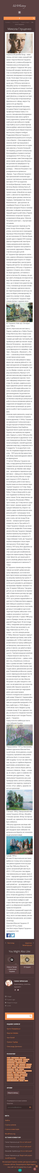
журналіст (10, 1077)
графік (20, 1061)
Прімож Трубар (12, 1042)
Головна (7, 22)
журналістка (23, 1074)
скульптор (22, 1066)
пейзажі (16, 1074)
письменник (15, 1057)
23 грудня (27, 967)
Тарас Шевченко (21, 1062)
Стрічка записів (10, 1125)
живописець (18, 1059)
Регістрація (16, 22)
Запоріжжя (11, 1059)
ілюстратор (11, 1070)
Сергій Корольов (12, 1079)
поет (9, 1057)
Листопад (10, 943)
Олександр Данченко (14, 1046)
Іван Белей (11, 1038)
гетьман (29, 1064)
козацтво (26, 1059)
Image (9, 996)
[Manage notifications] (34, 1169)
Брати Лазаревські (13, 1029)
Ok (20, 1170)
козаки (16, 1066)
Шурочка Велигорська (27, 944)
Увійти (7, 1120)
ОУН (17, 1064)
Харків (14, 1067)
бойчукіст (10, 1075)
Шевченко (22, 1079)
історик (26, 1061)
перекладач (11, 1062)
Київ (14, 1072)
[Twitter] (18, 990)
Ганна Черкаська (21, 981)
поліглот (10, 1066)
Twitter (13, 935)
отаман (25, 1075)
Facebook (8, 935)
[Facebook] (19, 18)
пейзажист (11, 1069)
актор (9, 1067)
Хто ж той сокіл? (25, 1142)
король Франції (21, 1072)
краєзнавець (28, 1070)
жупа (26, 1080)
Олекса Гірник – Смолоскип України (12, 969)
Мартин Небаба (12, 1033)
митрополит (19, 1070)
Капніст (10, 1072)
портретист (18, 1075)
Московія (10, 1074)
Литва (22, 1080)
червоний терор (12, 1061)
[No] (37, 1166)
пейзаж (17, 1077)
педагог (29, 1066)
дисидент (22, 1064)
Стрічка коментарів (12, 1129)
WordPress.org (10, 1134)
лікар (16, 1069)
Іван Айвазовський (13, 1080)
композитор (11, 1064)
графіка (22, 1077)
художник (23, 1057)
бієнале (22, 1069)
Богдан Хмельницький (24, 1067)
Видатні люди (25, 22)
